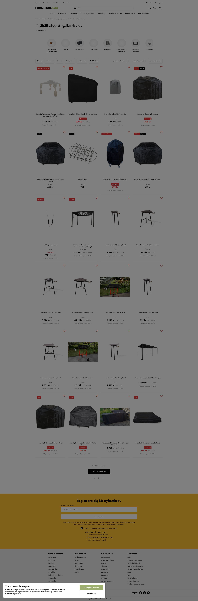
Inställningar (91, 593)
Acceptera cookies (91, 587)
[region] (54, 590)
